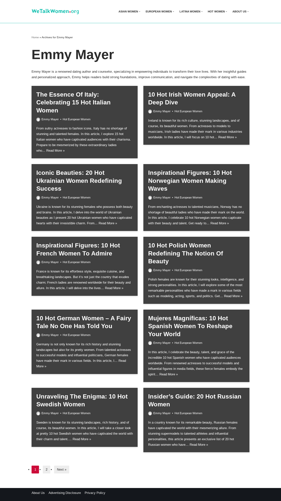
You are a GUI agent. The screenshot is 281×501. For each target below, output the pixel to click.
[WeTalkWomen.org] (55, 11)
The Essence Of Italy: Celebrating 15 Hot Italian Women (73, 102)
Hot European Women (76, 119)
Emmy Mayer (50, 119)
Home (35, 37)
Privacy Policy (95, 493)
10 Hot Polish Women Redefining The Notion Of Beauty (185, 253)
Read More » (55, 150)
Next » (61, 469)
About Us (38, 493)
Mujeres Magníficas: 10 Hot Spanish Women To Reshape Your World (190, 326)
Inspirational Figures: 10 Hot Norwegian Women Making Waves (190, 180)
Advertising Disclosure (65, 493)
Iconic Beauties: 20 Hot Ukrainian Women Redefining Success (79, 180)
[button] (139, 11)
